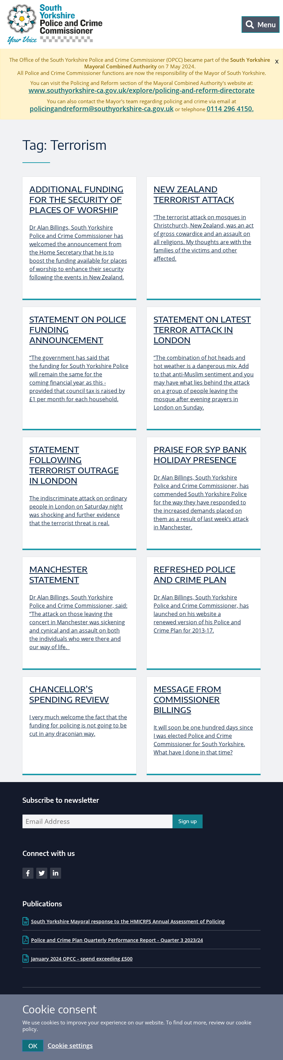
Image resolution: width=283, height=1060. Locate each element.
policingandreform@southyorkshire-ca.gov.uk (102, 108)
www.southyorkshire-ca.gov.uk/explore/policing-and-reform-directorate (142, 90)
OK (32, 1046)
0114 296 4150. (230, 108)
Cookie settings (70, 1045)
